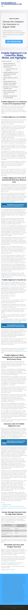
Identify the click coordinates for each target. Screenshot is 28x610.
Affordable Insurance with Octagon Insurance (10, 97)
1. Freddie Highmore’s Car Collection (11, 69)
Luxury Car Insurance (10, 569)
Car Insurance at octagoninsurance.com (11, 3)
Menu (2, 6)
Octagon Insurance (7, 504)
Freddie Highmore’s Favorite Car (10, 78)
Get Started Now (14, 41)
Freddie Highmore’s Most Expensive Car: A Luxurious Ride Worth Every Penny (10, 83)
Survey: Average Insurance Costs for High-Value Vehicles (10, 92)
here (4, 169)
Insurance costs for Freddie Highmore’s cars (10, 87)
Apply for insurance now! (6, 277)
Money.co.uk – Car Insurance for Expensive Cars (13, 506)
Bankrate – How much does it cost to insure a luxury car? (13, 508)
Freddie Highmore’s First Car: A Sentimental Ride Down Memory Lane (10, 74)
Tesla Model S (12, 296)
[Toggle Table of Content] (17, 61)
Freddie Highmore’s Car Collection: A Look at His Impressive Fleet (9, 65)
